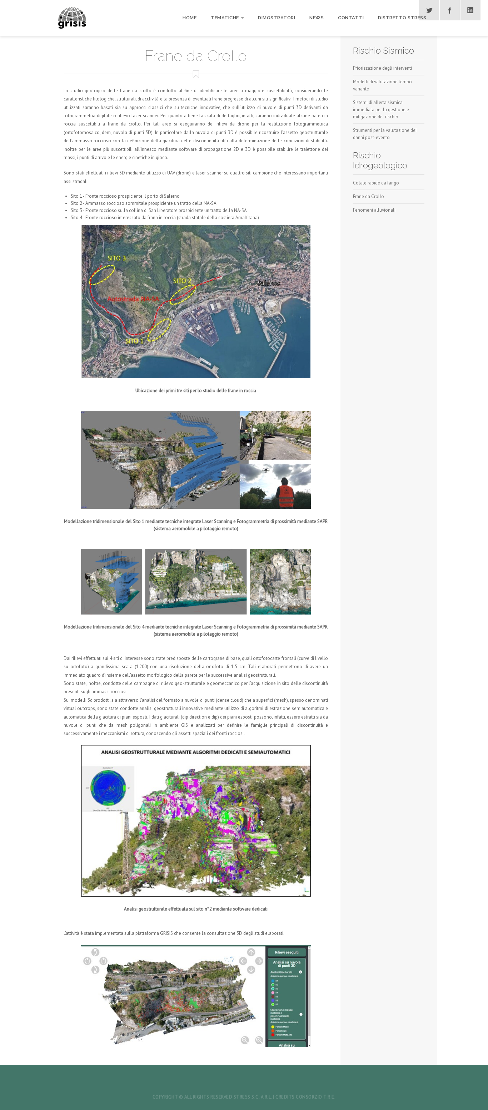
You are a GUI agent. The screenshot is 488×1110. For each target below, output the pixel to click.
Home (189, 17)
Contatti (351, 17)
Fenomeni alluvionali (374, 210)
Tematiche (225, 17)
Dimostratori (276, 17)
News (316, 17)
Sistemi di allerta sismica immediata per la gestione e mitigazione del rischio (381, 109)
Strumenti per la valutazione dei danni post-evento (385, 133)
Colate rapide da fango (376, 183)
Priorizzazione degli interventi (382, 68)
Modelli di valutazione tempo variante (382, 85)
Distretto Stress (402, 17)
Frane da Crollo (368, 196)
